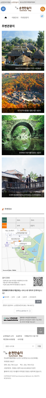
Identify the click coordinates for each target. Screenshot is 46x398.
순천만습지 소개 (8, 336)
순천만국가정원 (6, 2)
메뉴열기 (3, 8)
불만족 (25, 297)
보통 (19, 297)
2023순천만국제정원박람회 (27, 2)
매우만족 (6, 297)
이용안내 (15, 17)
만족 (13, 297)
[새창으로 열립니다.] (23, 310)
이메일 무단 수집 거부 (31, 336)
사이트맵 (20, 339)
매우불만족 (33, 297)
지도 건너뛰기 (9, 230)
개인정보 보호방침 (9, 339)
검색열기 (42, 9)
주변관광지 (25, 17)
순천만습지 (15, 2)
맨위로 (40, 330)
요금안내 (19, 336)
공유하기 (42, 16)
